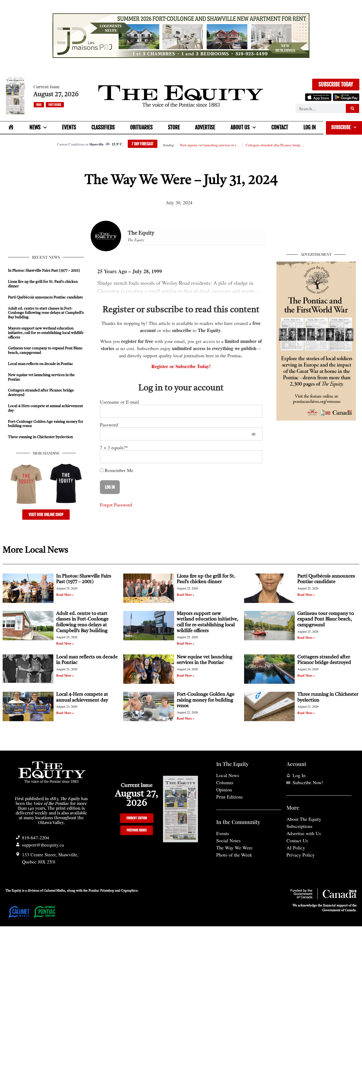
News (35, 127)
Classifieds (103, 127)
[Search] (352, 108)
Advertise (205, 127)
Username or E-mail (119, 402)
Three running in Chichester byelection (40, 437)
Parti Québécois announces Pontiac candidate (45, 297)
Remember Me (118, 470)
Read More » (65, 594)
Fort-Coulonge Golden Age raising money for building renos (206, 700)
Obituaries (141, 127)
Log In (309, 127)
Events (69, 127)
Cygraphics (129, 890)
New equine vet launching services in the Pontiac (209, 145)
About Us (240, 127)
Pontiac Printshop (101, 890)
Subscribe (341, 127)
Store (174, 127)
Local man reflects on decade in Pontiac (40, 364)
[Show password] (253, 433)
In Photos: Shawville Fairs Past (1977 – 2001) (44, 270)
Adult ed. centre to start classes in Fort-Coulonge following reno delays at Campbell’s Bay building (46, 313)
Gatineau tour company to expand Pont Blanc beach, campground (325, 619)
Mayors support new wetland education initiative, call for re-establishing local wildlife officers (45, 333)
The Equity (141, 233)
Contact (279, 127)
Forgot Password (116, 504)
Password (109, 424)
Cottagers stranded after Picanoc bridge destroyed (275, 145)
